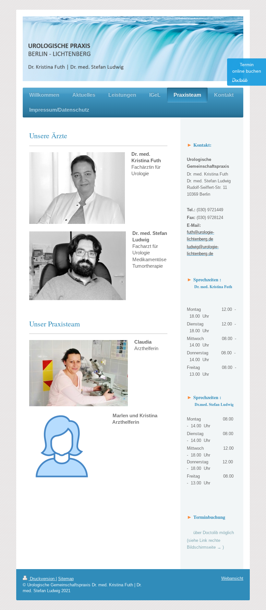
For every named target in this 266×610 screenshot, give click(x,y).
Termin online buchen (246, 68)
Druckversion (42, 578)
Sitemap (66, 578)
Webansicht (232, 578)
